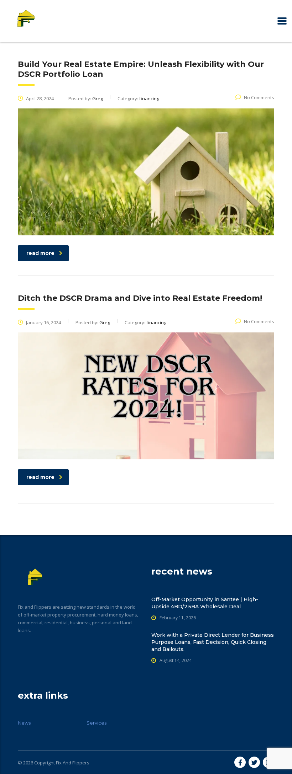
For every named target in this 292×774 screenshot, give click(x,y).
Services (96, 723)
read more (40, 253)
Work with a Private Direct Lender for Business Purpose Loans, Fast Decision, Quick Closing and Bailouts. (212, 642)
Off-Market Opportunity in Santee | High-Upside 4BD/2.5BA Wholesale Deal (204, 603)
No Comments (259, 97)
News (24, 723)
